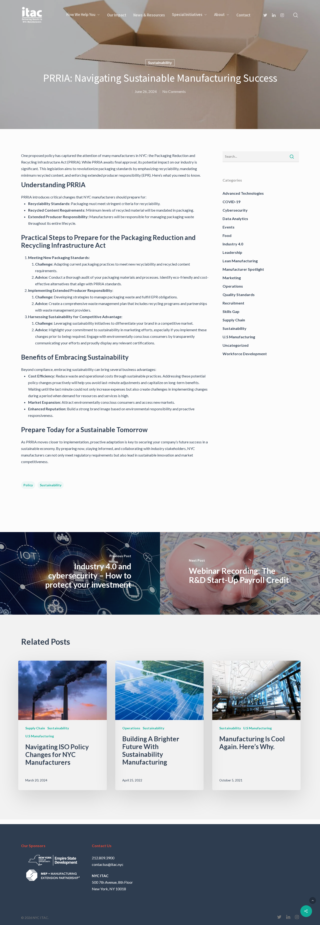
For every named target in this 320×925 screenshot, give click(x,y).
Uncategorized (236, 345)
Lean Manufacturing (240, 261)
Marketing (232, 277)
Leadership (232, 252)
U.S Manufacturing (239, 337)
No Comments (174, 91)
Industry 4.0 (233, 244)
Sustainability (160, 62)
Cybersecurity (235, 210)
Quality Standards (239, 294)
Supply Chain (234, 320)
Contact (243, 15)
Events (228, 227)
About (219, 15)
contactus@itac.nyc (107, 864)
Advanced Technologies (243, 193)
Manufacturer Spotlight (243, 269)
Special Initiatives (187, 15)
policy (28, 485)
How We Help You (80, 15)
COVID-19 (231, 201)
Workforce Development (245, 353)
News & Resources (149, 15)
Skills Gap (231, 311)
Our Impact (116, 15)
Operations (233, 286)
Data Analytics (235, 218)
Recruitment (233, 303)
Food (227, 235)
